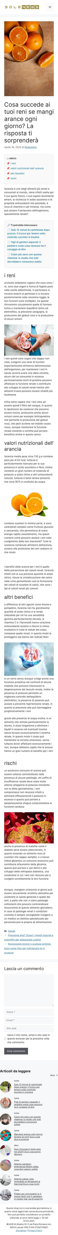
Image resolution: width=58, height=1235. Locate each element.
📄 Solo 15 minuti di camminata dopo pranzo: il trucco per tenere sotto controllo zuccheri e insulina (28, 233)
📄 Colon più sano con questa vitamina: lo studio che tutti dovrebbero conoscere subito (24, 258)
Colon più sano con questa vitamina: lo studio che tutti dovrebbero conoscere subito (27, 1120)
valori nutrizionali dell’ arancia (27, 168)
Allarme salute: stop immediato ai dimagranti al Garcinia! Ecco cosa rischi (27, 1181)
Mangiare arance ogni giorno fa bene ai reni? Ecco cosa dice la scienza (28, 1137)
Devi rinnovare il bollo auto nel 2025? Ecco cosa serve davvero (27, 1152)
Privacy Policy (35, 1230)
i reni (13, 163)
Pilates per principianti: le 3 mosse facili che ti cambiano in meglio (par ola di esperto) (28, 1196)
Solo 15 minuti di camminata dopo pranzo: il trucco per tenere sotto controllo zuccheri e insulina (28, 1088)
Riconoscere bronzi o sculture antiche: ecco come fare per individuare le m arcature (27, 948)
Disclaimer (21, 1230)
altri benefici (17, 173)
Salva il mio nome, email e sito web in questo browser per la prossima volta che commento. (28, 1039)
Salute (11, 931)
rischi (13, 178)
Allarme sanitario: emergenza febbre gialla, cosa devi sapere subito (26, 1166)
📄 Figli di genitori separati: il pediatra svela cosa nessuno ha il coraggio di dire (26, 246)
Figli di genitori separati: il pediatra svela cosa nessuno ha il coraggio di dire (28, 1104)
